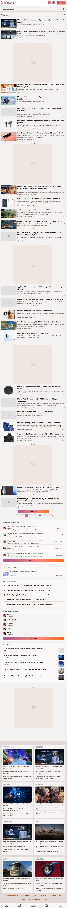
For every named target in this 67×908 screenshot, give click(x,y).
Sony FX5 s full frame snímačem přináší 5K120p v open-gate (40, 434)
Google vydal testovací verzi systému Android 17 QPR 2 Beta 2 (41, 299)
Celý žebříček (33, 638)
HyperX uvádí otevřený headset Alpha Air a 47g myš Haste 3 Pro (49, 879)
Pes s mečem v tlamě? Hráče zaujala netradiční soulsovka (48, 772)
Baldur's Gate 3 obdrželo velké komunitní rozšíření (49, 804)
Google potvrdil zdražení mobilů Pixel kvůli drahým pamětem (40, 487)
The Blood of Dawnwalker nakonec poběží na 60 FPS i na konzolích (17, 884)
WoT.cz (6, 677)
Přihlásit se (61, 3)
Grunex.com (7, 664)
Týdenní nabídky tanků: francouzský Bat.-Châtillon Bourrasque (23, 676)
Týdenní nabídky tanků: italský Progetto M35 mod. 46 (49, 847)
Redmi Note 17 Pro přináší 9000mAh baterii (33, 333)
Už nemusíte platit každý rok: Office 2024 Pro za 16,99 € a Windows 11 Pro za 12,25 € (39, 234)
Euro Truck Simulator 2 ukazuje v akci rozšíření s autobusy (16, 879)
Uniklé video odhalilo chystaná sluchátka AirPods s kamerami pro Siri (40, 122)
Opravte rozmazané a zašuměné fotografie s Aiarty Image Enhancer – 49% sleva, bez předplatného (39, 187)
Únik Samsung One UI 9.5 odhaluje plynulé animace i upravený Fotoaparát (40, 109)
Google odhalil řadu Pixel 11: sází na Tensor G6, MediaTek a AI (40, 133)
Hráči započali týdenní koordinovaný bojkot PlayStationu (47, 808)
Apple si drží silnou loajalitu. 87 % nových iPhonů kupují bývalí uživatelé (40, 288)
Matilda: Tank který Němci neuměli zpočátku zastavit (47, 852)
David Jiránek (20, 27)
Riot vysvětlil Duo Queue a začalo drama (14, 846)
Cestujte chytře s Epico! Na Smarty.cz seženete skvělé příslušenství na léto (38, 500)
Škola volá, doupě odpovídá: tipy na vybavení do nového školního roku (38, 98)
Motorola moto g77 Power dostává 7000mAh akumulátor (38, 423)
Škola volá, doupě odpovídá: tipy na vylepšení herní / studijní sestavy (40, 21)
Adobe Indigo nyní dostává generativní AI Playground (37, 210)
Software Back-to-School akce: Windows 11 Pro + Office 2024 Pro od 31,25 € (40, 86)
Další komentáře (33, 561)
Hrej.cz (5, 650)
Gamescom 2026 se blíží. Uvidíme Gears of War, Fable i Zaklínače (24, 662)
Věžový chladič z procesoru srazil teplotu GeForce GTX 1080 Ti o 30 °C (16, 814)
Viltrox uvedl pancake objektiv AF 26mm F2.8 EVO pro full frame (38, 388)
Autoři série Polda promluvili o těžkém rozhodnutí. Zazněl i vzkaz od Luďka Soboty (49, 777)
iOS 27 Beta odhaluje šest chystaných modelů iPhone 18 (38, 199)
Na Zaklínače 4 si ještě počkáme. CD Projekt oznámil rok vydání (23, 648)
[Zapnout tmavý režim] (53, 2)
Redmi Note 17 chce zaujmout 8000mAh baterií (35, 411)
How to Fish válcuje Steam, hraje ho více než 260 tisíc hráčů (16, 772)
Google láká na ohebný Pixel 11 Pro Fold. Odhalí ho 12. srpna (39, 322)
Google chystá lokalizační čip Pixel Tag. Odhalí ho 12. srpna (39, 221)
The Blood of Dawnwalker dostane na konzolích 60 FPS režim (49, 813)
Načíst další (33, 511)
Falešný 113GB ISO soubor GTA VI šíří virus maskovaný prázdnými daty (25, 669)
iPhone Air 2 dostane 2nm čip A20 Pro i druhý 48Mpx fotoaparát (37, 400)
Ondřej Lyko (20, 116)
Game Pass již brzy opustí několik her (13, 888)
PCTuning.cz (7, 657)
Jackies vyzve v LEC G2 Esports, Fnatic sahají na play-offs (16, 850)
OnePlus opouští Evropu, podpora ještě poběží (34, 311)
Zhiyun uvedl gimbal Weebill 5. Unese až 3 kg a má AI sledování (41, 31)
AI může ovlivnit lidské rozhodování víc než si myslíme (20, 655)
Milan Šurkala (20, 37)
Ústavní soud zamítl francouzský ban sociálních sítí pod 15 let (49, 889)
